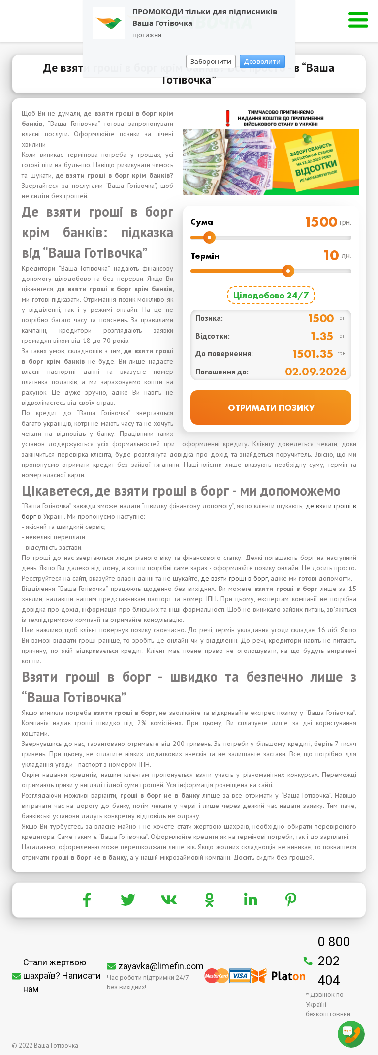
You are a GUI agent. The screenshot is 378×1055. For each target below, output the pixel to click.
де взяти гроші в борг (234, 578)
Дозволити (262, 61)
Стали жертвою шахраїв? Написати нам (62, 975)
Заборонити (210, 61)
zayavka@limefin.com (161, 966)
